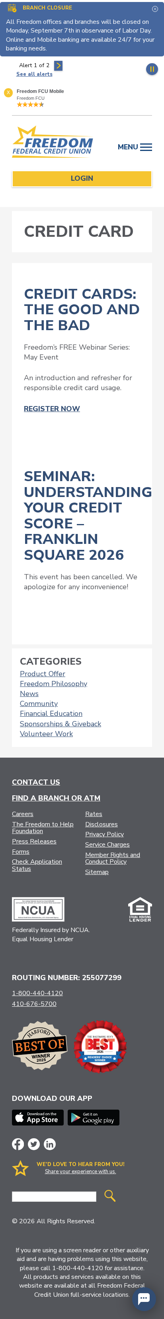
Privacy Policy (104, 834)
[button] (144, 1299)
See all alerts (34, 74)
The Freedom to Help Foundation (43, 828)
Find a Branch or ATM (56, 798)
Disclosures (101, 824)
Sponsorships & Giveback (60, 724)
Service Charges (107, 844)
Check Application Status (37, 865)
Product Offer (42, 674)
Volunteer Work (46, 734)
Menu (129, 147)
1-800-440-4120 (37, 993)
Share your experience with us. (80, 1171)
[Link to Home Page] (53, 143)
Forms (20, 851)
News (29, 693)
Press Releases (34, 841)
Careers (22, 814)
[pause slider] (152, 69)
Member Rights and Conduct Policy (112, 858)
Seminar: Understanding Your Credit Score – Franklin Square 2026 (88, 516)
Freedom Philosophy (53, 684)
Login (82, 178)
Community (39, 703)
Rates (93, 814)
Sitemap (97, 872)
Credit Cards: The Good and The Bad (82, 309)
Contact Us (36, 782)
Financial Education (51, 713)
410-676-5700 (34, 1004)
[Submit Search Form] (109, 1196)
